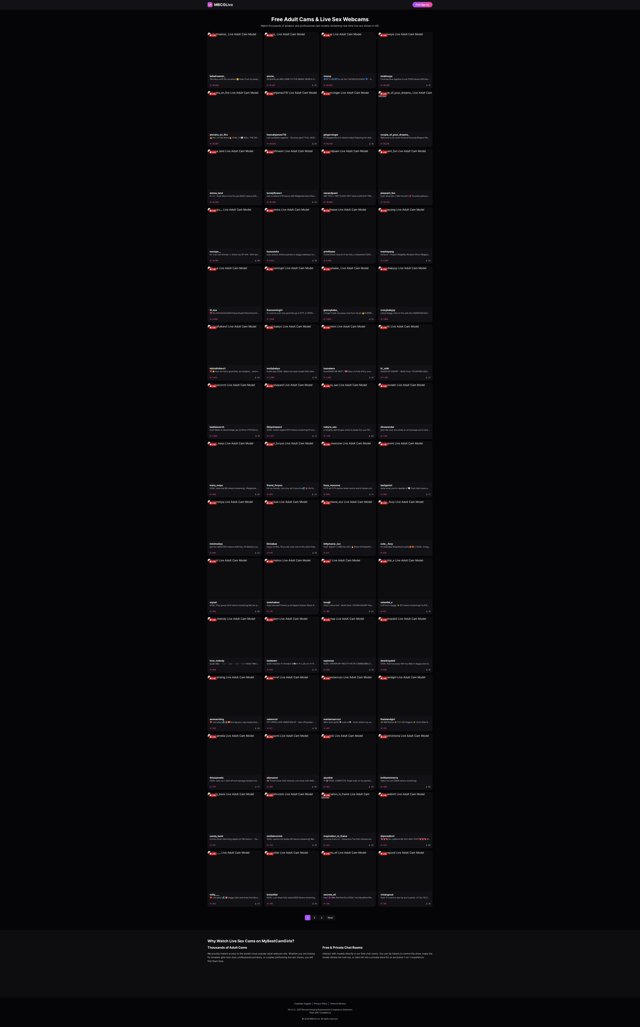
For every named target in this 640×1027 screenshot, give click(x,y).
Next (330, 917)
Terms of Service (338, 1003)
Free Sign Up (422, 4)
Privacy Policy (320, 1003)
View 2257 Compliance (320, 1012)
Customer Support (302, 1003)
